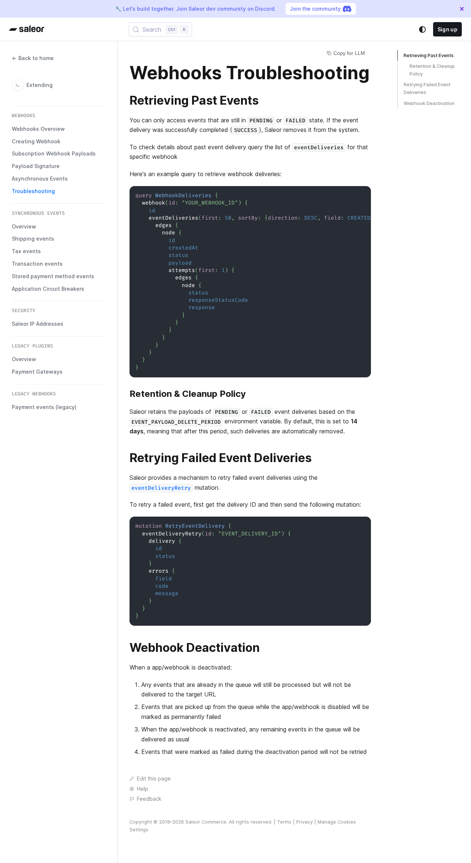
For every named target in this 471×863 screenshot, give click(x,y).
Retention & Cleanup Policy (432, 70)
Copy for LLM (349, 53)
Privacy (304, 822)
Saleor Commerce (205, 822)
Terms (284, 822)
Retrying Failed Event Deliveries (427, 88)
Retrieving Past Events (429, 55)
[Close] (462, 9)
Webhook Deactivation (429, 103)
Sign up (447, 29)
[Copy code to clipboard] (362, 195)
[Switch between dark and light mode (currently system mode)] (422, 29)
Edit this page (154, 778)
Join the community (315, 9)
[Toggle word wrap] (348, 195)
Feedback (149, 799)
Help (142, 789)
